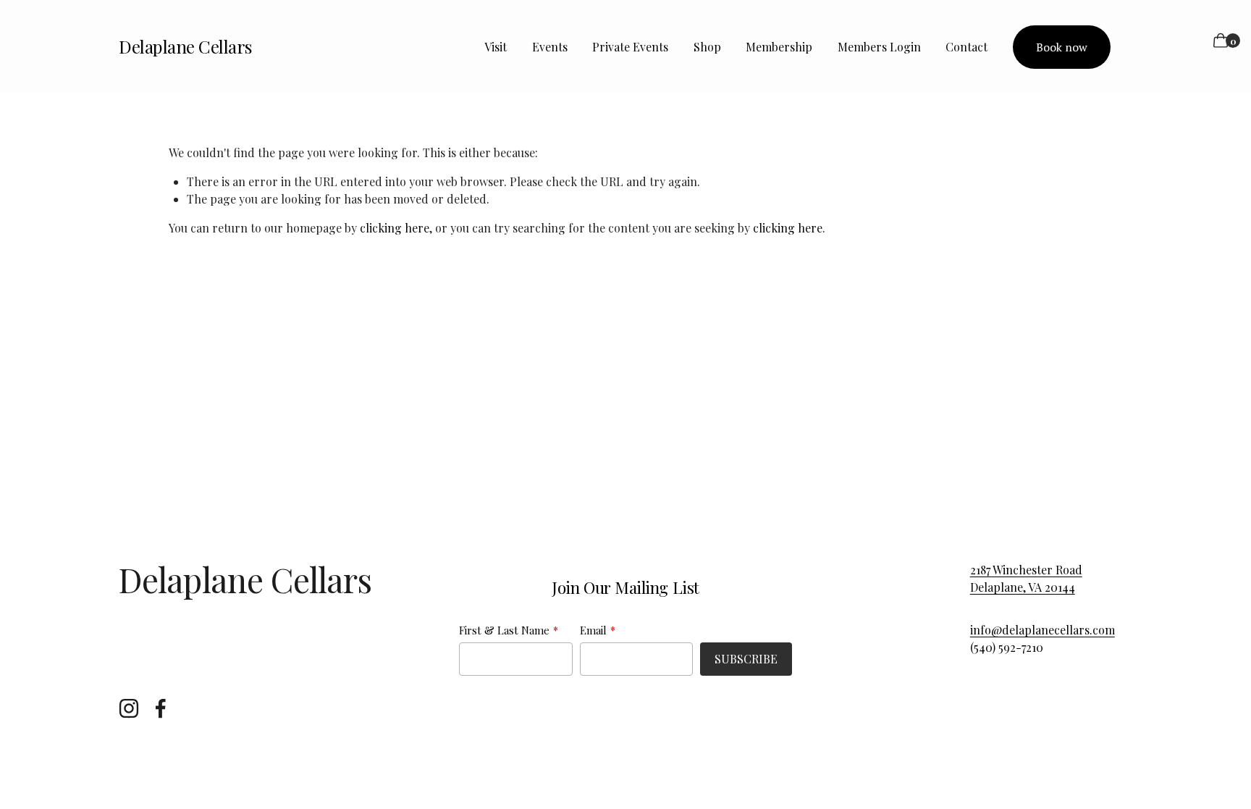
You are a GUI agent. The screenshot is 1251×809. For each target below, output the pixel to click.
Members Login (879, 46)
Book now (1061, 47)
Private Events (630, 46)
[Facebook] (161, 708)
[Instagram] (129, 708)
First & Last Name (504, 630)
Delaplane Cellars (186, 46)
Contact (966, 46)
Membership (779, 46)
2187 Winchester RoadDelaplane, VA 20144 (1026, 578)
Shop (707, 46)
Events (550, 46)
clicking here (394, 227)
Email (593, 630)
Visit (495, 46)
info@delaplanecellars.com (1042, 629)
